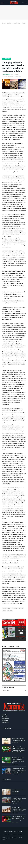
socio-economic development (9, 603)
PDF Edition (21, 833)
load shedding (19, 431)
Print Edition (18, 831)
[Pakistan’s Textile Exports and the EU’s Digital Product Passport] (6, 800)
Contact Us (5, 716)
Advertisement (5, 718)
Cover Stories (6, 58)
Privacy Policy (5, 722)
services (15, 218)
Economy (14, 608)
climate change (6, 608)
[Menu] (3, 3)
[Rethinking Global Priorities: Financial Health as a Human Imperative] (6, 809)
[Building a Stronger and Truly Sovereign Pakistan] (6, 741)
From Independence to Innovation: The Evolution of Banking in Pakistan (19, 770)
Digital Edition (8, 831)
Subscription (5, 720)
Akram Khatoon (6, 74)
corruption (19, 414)
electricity (5, 133)
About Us (4, 715)
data (11, 343)
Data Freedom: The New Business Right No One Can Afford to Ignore (18, 818)
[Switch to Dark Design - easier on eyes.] (23, 2)
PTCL (13, 419)
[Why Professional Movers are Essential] (6, 792)
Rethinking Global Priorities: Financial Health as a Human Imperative (19, 809)
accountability (5, 599)
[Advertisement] (14, 40)
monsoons (13, 107)
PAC (11, 257)
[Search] (25, 3)
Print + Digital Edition (10, 833)
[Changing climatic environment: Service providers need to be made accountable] (14, 84)
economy (4, 125)
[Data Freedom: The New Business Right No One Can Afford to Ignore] (6, 819)
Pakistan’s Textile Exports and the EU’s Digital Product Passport (19, 799)
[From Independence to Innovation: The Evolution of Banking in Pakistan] (6, 771)
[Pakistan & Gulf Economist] (14, 2)
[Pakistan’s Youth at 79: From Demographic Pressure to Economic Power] (6, 760)
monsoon (21, 608)
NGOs (17, 157)
